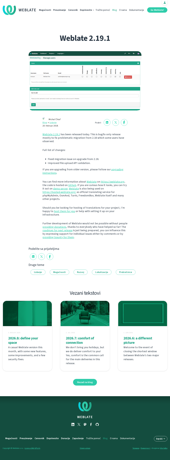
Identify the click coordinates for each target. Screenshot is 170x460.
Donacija (65, 438)
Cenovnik (73, 10)
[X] (79, 424)
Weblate (27, 10)
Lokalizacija (101, 272)
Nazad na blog (85, 382)
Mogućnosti (45, 10)
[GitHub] (97, 424)
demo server (60, 188)
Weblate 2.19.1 (51, 134)
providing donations (54, 227)
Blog (114, 10)
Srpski (159, 438)
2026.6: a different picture (138, 340)
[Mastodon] (85, 424)
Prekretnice (125, 272)
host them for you (64, 211)
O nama (123, 10)
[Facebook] (91, 424)
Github (72, 185)
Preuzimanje (59, 10)
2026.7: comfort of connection (80, 340)
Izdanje (53, 122)
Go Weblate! (157, 10)
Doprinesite (86, 10)
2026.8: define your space (23, 340)
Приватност (145, 448)
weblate (85, 417)
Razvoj (80, 272)
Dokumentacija (136, 10)
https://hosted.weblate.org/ (59, 192)
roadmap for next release (57, 230)
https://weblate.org (113, 181)
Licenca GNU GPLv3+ (32, 448)
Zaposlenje (78, 438)
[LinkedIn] (73, 424)
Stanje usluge (85, 448)
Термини (136, 448)
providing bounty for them (58, 237)
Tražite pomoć (102, 10)
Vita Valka (163, 448)
